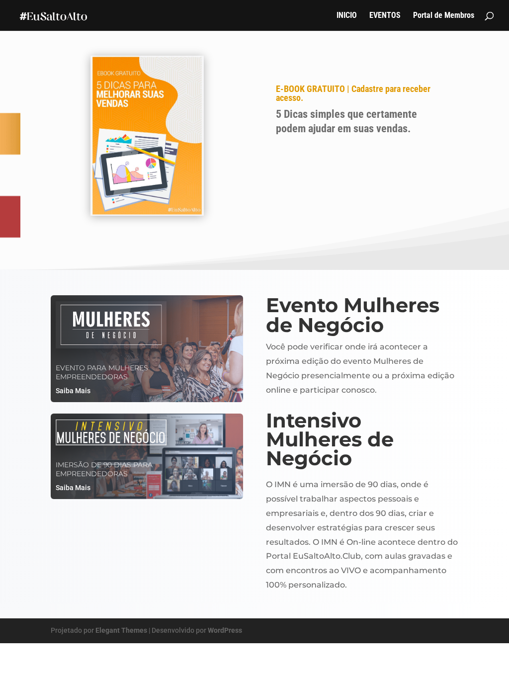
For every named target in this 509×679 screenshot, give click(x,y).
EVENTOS (385, 16)
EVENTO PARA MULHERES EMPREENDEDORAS (102, 372)
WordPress (225, 630)
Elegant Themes (121, 630)
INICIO (347, 16)
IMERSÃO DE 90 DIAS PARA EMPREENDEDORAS (104, 469)
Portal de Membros (443, 16)
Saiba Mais (73, 391)
